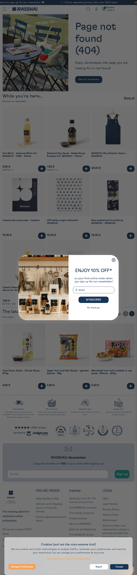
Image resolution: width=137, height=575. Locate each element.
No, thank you (93, 308)
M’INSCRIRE (93, 299)
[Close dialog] (113, 260)
